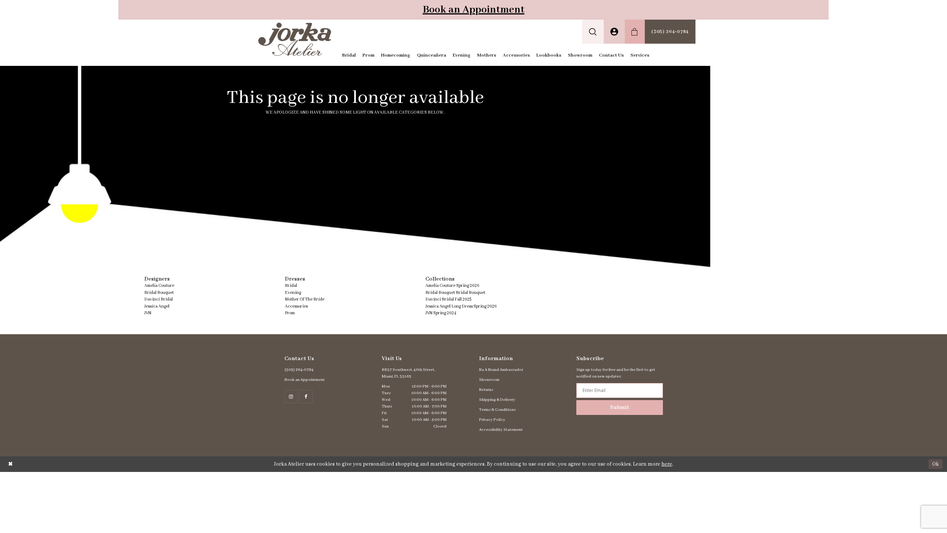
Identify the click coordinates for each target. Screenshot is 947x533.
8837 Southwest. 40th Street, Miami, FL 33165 (408, 373)
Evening (293, 292)
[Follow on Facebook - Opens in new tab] (306, 396)
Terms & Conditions (497, 409)
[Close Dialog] (10, 463)
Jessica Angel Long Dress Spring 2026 (461, 306)
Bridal (291, 285)
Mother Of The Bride (304, 299)
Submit (619, 407)
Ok (935, 463)
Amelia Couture (159, 285)
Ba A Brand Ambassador (501, 369)
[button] (593, 32)
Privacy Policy (492, 419)
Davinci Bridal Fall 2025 (448, 299)
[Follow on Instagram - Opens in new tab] (291, 396)
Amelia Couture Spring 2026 (452, 285)
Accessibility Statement (501, 429)
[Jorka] (294, 39)
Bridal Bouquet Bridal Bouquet (455, 292)
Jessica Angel (156, 306)
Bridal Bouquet (159, 292)
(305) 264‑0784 (299, 369)
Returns (486, 389)
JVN (147, 313)
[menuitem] (593, 32)
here (666, 464)
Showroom (489, 379)
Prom (290, 313)
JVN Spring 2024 (440, 313)
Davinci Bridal (158, 299)
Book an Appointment (474, 9)
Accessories (296, 306)
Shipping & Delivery (497, 399)
